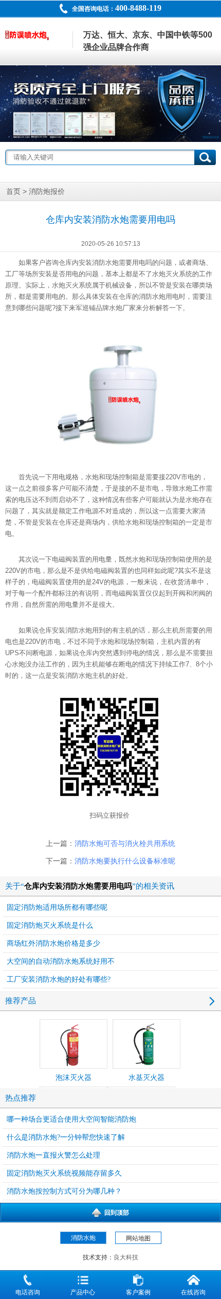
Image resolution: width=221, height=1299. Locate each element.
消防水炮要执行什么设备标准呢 (125, 861)
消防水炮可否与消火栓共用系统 (125, 843)
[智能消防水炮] (110, 103)
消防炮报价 (47, 191)
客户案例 (138, 1292)
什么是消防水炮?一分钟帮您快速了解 (66, 1137)
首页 (13, 191)
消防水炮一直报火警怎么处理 (53, 1155)
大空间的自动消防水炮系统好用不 (61, 961)
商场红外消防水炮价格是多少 (53, 943)
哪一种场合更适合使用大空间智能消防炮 (71, 1119)
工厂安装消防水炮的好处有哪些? (58, 979)
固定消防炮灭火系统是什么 (50, 925)
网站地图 (138, 1238)
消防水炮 (105, 262)
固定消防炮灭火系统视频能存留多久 (64, 1173)
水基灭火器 (146, 1077)
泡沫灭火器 (73, 1077)
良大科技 (126, 1257)
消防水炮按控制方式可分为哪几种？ (64, 1191)
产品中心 (82, 1292)
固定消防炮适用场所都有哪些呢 (57, 907)
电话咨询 (27, 1292)
